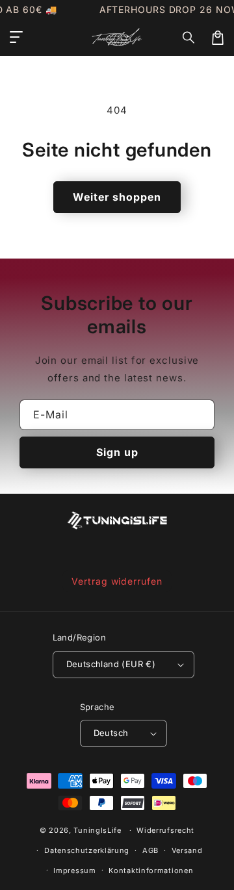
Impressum (74, 870)
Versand (187, 850)
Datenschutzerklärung (86, 850)
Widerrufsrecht (165, 830)
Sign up (117, 452)
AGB (150, 850)
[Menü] (16, 37)
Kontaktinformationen (151, 870)
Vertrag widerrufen (117, 581)
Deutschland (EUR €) (111, 664)
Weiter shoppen (117, 196)
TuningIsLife (97, 830)
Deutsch (111, 733)
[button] (189, 37)
